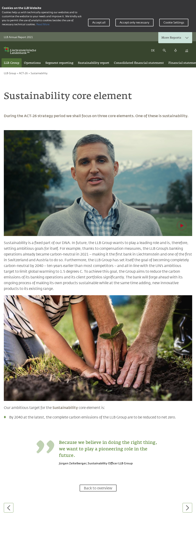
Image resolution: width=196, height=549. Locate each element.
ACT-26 (23, 73)
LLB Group (10, 73)
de (153, 50)
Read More (42, 24)
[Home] (21, 50)
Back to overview (98, 488)
